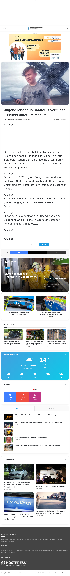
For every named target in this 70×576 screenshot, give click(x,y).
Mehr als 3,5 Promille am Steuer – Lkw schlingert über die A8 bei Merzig (35, 415)
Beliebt (18, 408)
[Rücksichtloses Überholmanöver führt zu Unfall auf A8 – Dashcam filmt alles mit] (19, 472)
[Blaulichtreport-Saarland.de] (35, 28)
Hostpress (33, 573)
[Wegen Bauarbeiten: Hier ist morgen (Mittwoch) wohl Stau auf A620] (51, 500)
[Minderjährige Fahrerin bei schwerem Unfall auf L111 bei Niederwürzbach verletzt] (13, 334)
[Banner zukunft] (35, 47)
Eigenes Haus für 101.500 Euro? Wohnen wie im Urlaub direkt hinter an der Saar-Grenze (35, 343)
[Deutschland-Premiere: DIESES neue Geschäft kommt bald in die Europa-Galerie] (8, 447)
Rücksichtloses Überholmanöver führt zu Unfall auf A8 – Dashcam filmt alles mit (17, 484)
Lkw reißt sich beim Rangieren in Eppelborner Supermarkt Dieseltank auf (36, 430)
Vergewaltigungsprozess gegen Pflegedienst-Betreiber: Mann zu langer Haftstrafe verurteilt (56, 343)
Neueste (51, 408)
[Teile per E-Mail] (56, 252)
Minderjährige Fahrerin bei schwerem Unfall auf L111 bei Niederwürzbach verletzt (12, 343)
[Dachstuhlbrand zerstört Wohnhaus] (51, 474)
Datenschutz (65, 573)
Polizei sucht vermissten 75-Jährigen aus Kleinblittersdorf (23, 275)
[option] (35, 275)
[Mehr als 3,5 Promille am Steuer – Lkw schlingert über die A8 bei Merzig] (8, 417)
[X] (37, 252)
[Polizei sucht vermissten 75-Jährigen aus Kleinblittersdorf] (8, 440)
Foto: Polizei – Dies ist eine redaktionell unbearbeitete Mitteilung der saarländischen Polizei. (30, 234)
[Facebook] (19, 252)
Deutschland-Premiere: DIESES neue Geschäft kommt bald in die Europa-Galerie (38, 445)
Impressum (58, 573)
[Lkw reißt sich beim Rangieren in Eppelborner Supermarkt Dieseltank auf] (8, 432)
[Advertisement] (35, 14)
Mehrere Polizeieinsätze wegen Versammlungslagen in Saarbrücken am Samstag (18, 516)
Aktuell (7, 268)
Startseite (51, 573)
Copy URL (44, 244)
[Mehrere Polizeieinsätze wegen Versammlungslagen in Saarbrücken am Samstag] (19, 502)
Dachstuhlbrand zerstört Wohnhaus (50, 486)
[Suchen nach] (68, 29)
